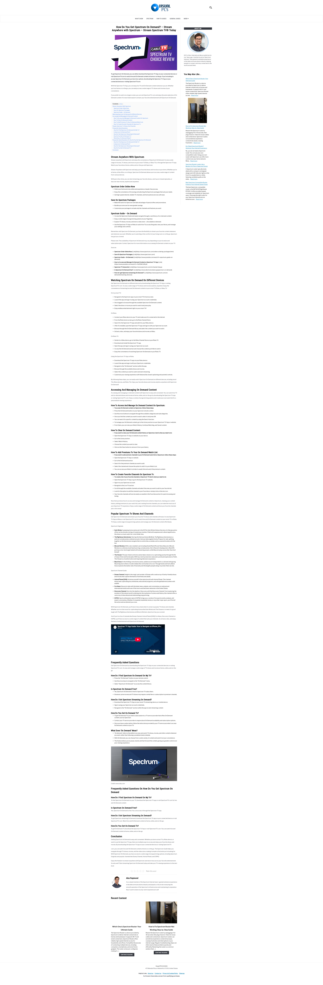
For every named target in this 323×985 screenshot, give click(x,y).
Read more (194, 95)
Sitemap (182, 973)
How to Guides (161, 19)
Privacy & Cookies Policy (170, 973)
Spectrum (149, 19)
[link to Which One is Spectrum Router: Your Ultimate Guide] (126, 912)
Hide (121, 104)
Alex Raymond (132, 878)
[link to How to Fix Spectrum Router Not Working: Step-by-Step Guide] (161, 912)
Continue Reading (127, 955)
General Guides (175, 19)
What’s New (139, 19)
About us (150, 973)
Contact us (158, 973)
